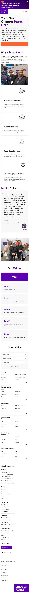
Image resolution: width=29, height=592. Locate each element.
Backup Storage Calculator (8, 531)
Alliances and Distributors (7, 524)
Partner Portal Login (6, 520)
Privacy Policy (4, 569)
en (3, 565)
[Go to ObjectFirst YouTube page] (2, 552)
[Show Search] (23, 11)
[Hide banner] (27, 1)
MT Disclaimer (4, 575)
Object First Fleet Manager (8, 483)
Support (3, 539)
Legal (2, 578)
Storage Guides (5, 537)
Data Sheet (4, 507)
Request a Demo (5, 533)
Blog (2, 498)
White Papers (4, 504)
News (2, 496)
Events (3, 535)
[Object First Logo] (4, 11)
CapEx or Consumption (7, 474)
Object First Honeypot (6, 480)
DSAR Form (4, 572)
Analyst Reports (5, 509)
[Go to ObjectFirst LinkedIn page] (7, 552)
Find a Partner (4, 522)
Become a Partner (5, 517)
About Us (3, 489)
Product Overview (5, 472)
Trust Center (4, 580)
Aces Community (5, 494)
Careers (3, 491)
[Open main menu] (26, 11)
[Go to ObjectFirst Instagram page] (5, 552)
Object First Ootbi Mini (7, 478)
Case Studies (4, 511)
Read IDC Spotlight (6, 7)
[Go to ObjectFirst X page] (10, 552)
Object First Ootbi (5, 476)
